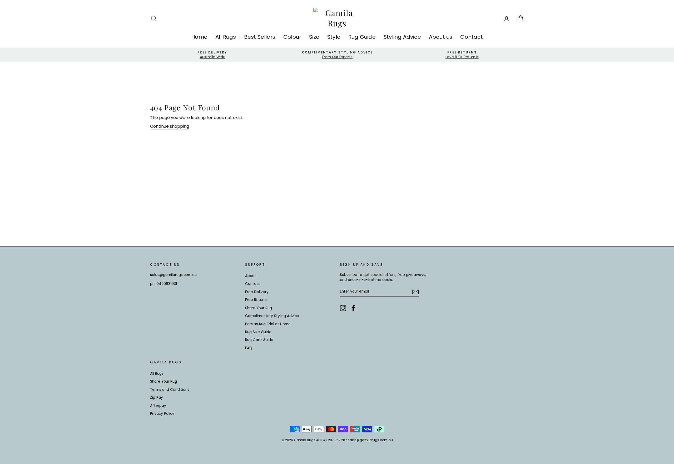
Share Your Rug (258, 307)
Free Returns (256, 299)
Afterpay (158, 405)
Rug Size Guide (258, 331)
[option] (212, 55)
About (250, 275)
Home (199, 37)
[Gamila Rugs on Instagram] (343, 308)
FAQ (248, 348)
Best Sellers (259, 37)
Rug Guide (362, 37)
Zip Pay (156, 397)
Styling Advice (402, 37)
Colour (292, 37)
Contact (471, 37)
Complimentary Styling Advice (272, 315)
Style (333, 37)
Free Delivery (257, 291)
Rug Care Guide (259, 339)
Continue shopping (169, 126)
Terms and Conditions (169, 389)
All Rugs (225, 37)
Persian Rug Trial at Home (268, 324)
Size (314, 37)
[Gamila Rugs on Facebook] (353, 308)
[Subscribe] (415, 292)
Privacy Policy (162, 413)
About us (441, 37)
